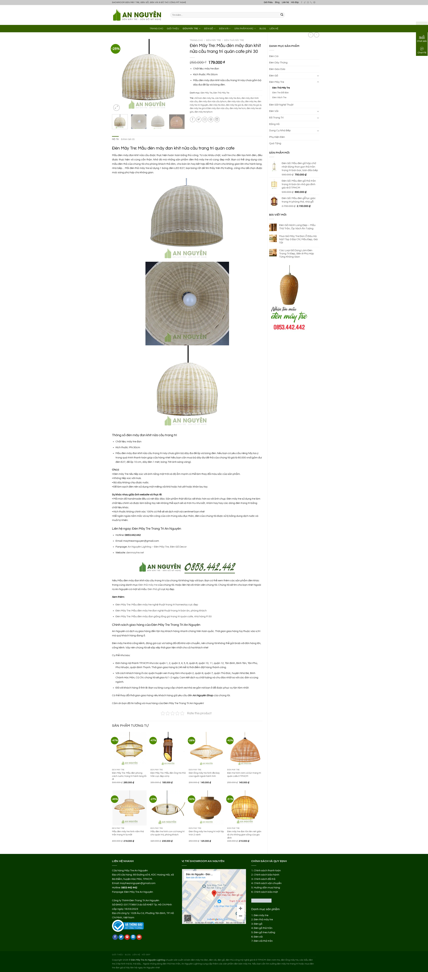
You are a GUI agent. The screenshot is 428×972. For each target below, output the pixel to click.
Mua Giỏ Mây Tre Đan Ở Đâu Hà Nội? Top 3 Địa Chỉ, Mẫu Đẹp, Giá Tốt (298, 239)
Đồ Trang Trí (276, 117)
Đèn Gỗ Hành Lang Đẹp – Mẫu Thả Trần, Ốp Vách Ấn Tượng (297, 227)
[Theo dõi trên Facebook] (302, 2)
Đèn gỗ (258, 923)
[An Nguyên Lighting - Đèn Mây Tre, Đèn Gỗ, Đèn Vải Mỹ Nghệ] (138, 15)
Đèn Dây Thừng (278, 62)
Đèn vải (258, 936)
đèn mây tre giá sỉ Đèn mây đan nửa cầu (209, 108)
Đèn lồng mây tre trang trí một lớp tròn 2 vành (206, 833)
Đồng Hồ (274, 124)
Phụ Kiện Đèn (277, 137)
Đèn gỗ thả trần (263, 928)
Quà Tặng (275, 143)
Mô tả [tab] (115, 139)
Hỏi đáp (295, 2)
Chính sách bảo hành (266, 874)
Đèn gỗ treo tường (264, 932)
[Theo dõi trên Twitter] (121, 937)
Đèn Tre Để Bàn (280, 92)
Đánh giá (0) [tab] (127, 139)
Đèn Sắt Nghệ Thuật (281, 104)
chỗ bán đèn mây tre (204, 98)
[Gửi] (282, 15)
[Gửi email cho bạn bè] (204, 119)
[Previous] (118, 75)
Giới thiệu (268, 2)
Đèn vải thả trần (263, 941)
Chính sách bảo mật (266, 892)
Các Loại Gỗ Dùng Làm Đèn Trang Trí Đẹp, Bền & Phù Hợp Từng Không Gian (296, 253)
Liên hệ (285, 2)
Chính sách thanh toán (267, 870)
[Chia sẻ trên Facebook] (192, 119)
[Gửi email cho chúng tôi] (308, 2)
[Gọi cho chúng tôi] (311, 2)
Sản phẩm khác (244, 28)
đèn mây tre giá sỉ (252, 105)
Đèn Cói (273, 56)
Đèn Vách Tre (279, 97)
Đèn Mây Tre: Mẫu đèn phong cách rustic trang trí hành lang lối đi (129, 776)
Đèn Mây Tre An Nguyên (138, 892)
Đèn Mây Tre (190, 28)
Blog (277, 2)
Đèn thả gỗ (154, 589)
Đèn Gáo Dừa (277, 69)
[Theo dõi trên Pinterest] (314, 2)
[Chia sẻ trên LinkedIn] (217, 119)
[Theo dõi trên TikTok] (305, 2)
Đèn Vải (223, 28)
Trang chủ (196, 40)
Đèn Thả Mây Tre (281, 87)
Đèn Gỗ (208, 28)
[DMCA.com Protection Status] (261, 900)
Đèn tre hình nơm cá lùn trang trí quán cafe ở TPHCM (244, 774)
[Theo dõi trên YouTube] (139, 937)
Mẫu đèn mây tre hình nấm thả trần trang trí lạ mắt (128, 833)
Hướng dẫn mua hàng (267, 887)
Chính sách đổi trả (264, 879)
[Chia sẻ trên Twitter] (198, 119)
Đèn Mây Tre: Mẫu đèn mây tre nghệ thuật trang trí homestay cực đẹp (157, 604)
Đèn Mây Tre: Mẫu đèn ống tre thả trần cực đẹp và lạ (168, 774)
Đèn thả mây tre (147, 585)
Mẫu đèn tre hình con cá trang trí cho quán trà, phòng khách (167, 833)
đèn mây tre (250, 102)
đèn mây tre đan (217, 105)
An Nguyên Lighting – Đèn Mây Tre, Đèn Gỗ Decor (157, 546)
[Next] (179, 75)
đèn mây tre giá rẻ (234, 105)
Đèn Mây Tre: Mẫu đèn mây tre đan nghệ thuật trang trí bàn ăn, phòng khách (161, 610)
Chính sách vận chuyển (268, 883)
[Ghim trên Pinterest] (210, 119)
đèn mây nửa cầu (235, 102)
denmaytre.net (135, 552)
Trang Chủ (156, 28)
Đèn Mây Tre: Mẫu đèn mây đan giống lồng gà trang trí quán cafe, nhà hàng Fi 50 (164, 616)
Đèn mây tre (261, 915)
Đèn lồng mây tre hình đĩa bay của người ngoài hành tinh (204, 774)
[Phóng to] (116, 107)
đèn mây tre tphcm (203, 112)
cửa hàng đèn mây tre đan (227, 98)
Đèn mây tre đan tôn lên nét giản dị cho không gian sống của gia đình (244, 834)
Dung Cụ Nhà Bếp (280, 130)
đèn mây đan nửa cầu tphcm (212, 102)
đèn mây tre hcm (238, 108)
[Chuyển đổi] (318, 76)
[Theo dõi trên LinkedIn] (133, 937)
